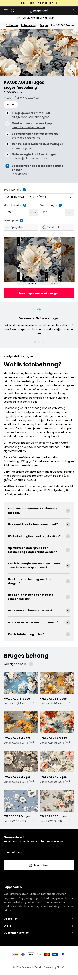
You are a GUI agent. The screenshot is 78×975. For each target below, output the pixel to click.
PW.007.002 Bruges (53, 698)
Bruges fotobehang (20, 87)
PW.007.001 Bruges (17, 698)
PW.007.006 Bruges (17, 777)
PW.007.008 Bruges (17, 816)
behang (16, 190)
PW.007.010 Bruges (62, 25)
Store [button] (7, 926)
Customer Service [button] (16, 933)
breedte (16, 205)
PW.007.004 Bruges (53, 738)
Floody (38, 967)
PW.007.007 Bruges (53, 777)
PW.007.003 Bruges (17, 738)
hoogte (52, 205)
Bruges (44, 25)
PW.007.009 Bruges (53, 816)
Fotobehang (29, 25)
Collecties (12, 25)
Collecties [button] (11, 919)
